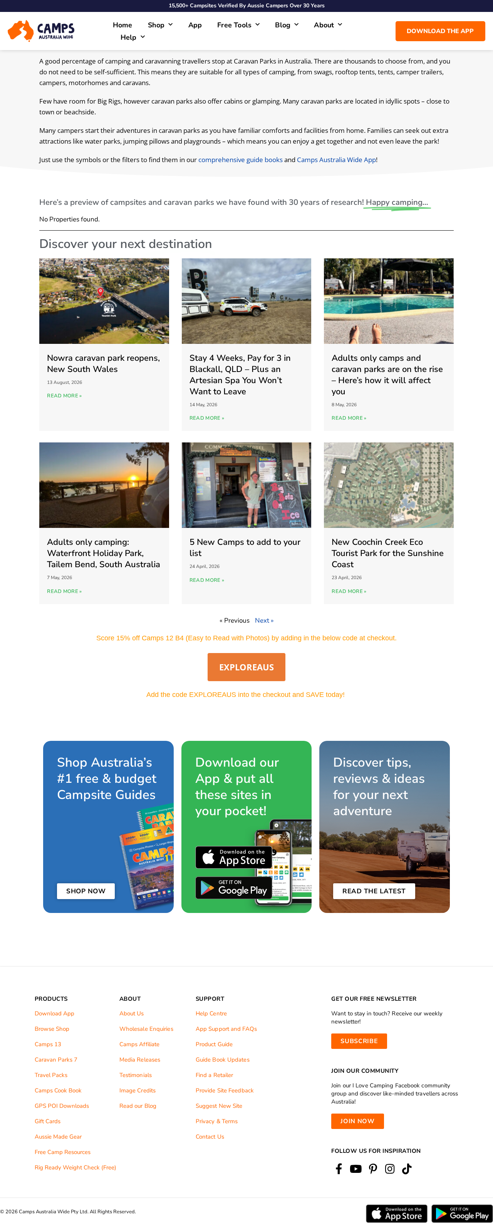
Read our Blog (137, 1106)
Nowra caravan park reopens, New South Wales (103, 363)
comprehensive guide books (240, 159)
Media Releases (139, 1060)
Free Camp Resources (63, 1152)
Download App (54, 1013)
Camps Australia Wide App (336, 159)
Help (129, 37)
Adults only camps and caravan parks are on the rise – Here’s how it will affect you (387, 374)
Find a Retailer (214, 1075)
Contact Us (210, 1137)
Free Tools (234, 25)
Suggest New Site (219, 1106)
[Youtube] (355, 1169)
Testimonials (135, 1075)
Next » (264, 620)
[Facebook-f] (338, 1169)
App (195, 25)
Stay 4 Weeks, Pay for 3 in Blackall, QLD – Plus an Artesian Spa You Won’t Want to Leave (240, 374)
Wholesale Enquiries (146, 1029)
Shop (156, 25)
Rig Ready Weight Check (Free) (75, 1167)
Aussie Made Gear (58, 1137)
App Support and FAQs (226, 1029)
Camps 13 (48, 1044)
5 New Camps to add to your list (244, 547)
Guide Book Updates (223, 1060)
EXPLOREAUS (246, 667)
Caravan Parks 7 (56, 1060)
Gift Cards (47, 1121)
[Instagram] (389, 1169)
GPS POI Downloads (62, 1106)
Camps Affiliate (139, 1044)
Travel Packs (51, 1075)
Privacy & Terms (217, 1121)
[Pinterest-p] (373, 1169)
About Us (131, 1013)
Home (122, 25)
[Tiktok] (406, 1169)
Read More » (64, 395)
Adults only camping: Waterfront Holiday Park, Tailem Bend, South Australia (103, 553)
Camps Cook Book (58, 1090)
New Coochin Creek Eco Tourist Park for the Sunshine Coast (388, 553)
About (324, 25)
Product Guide (214, 1044)
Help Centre (211, 1013)
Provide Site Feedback (225, 1090)
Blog (282, 25)
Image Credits (137, 1090)
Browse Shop (52, 1029)
